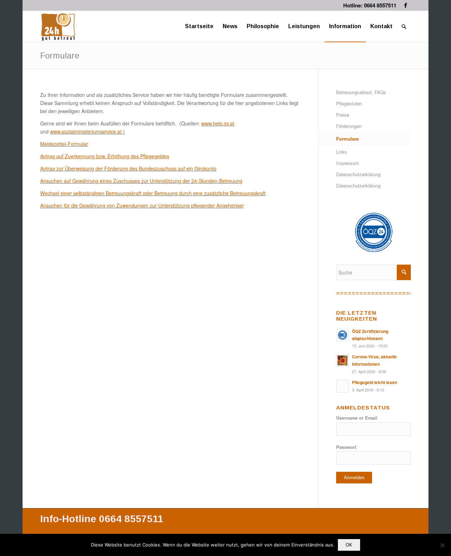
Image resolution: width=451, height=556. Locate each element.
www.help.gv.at (217, 123)
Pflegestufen (349, 103)
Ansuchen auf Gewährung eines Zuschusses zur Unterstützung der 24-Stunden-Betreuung (141, 180)
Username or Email (356, 418)
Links (341, 151)
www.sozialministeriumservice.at (86, 131)
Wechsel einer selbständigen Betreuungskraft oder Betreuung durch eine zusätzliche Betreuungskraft (153, 193)
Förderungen (349, 126)
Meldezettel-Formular (64, 143)
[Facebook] (405, 5)
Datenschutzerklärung (358, 174)
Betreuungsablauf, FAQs (361, 92)
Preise (342, 114)
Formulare (60, 55)
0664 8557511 (131, 518)
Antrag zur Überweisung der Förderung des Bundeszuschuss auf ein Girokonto (128, 168)
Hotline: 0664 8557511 (369, 5)
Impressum (347, 163)
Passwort (346, 447)
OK (349, 545)
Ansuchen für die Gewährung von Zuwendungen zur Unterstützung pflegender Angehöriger (142, 205)
